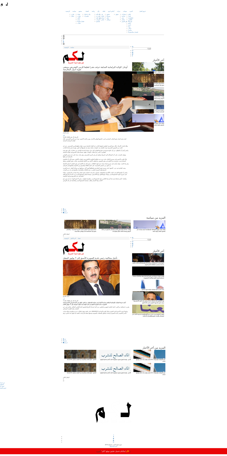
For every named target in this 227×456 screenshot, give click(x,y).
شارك (65, 211)
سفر (123, 18)
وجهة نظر (98, 18)
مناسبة (123, 16)
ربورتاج (108, 16)
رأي (98, 11)
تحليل (72, 16)
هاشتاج (98, 21)
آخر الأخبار (73, 238)
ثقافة (104, 11)
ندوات (102, 18)
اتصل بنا (2, 386)
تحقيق (108, 14)
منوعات (125, 11)
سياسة (74, 11)
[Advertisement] (96, 196)
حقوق (117, 14)
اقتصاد (87, 11)
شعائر (123, 19)
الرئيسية (68, 11)
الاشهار (2, 384)
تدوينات (98, 19)
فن (102, 14)
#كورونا (130, 21)
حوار (108, 18)
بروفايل (109, 19)
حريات (118, 11)
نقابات (79, 23)
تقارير (72, 14)
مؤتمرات (86, 16)
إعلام (129, 14)
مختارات (124, 14)
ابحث (149, 48)
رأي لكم (98, 14)
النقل (78, 18)
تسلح (129, 23)
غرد (65, 209)
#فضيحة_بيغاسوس (133, 32)
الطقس (130, 19)
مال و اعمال (87, 14)
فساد (129, 16)
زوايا (129, 27)
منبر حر (98, 16)
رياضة (93, 11)
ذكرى (129, 25)
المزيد (131, 11)
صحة (78, 19)
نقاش (102, 16)
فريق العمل (142, 11)
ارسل (66, 212)
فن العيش (124, 21)
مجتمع (80, 11)
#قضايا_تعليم (80, 21)
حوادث (79, 16)
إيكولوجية (130, 18)
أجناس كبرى (111, 11)
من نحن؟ (2, 382)
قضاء (78, 14)
